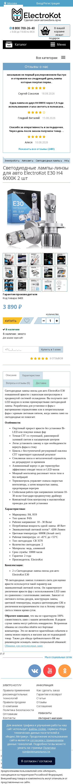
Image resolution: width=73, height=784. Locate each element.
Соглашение (44, 706)
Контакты (9, 718)
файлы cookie (37, 729)
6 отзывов (56, 358)
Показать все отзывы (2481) (36, 149)
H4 (65, 160)
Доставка (41, 383)
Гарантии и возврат (49, 694)
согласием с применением (46, 740)
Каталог (21, 44)
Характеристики (31, 375)
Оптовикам (10, 714)
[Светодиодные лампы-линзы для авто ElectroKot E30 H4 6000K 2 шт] (34, 217)
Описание (11, 375)
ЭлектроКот (11, 160)
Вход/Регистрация (48, 3)
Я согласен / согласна (36, 761)
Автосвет (26, 160)
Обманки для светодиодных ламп (24, 645)
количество (52, 314)
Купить (10, 321)
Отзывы (41, 702)
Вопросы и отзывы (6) (18, 383)
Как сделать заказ (48, 690)
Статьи (41, 698)
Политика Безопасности (18, 710)
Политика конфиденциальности (39, 749)
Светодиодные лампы (48, 160)
